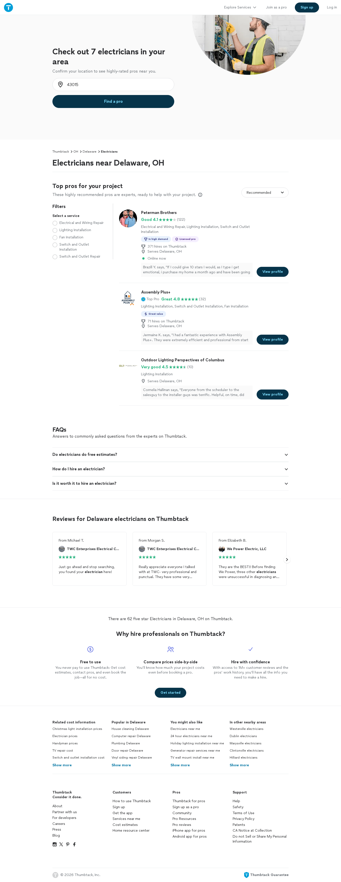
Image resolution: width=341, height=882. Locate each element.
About (57, 806)
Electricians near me (185, 729)
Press (56, 829)
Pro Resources (184, 819)
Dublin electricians (243, 736)
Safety (238, 807)
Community (181, 813)
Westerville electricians (246, 729)
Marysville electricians (245, 743)
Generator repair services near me (195, 750)
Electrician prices (64, 736)
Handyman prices (65, 743)
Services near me (126, 819)
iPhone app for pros (188, 830)
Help (236, 801)
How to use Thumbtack (132, 801)
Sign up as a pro (185, 807)
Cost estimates (125, 825)
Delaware (89, 151)
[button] (150, 299)
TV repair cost (62, 750)
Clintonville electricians (247, 750)
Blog (56, 835)
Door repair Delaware (127, 750)
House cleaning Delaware (130, 729)
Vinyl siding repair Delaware (132, 757)
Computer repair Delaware (131, 736)
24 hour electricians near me (191, 736)
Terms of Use (243, 813)
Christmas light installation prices (77, 729)
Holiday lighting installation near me (197, 743)
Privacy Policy (243, 819)
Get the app (123, 813)
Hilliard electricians (243, 757)
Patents (239, 825)
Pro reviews (181, 825)
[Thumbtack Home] (8, 7)
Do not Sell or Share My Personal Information (260, 839)
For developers (64, 818)
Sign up (119, 807)
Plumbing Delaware (126, 743)
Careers (58, 824)
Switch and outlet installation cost (78, 757)
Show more (62, 765)
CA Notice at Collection (252, 830)
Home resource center (131, 830)
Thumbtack (60, 151)
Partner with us (64, 812)
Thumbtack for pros (188, 801)
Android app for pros (189, 836)
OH (75, 151)
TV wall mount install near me (192, 757)
